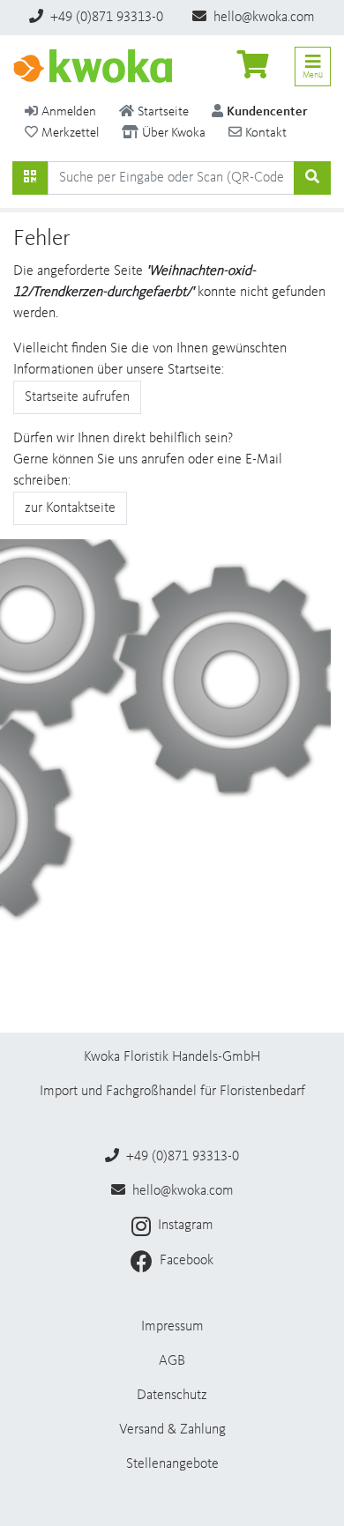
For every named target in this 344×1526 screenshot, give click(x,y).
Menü (313, 74)
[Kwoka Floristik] (92, 66)
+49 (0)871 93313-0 (105, 18)
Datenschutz (172, 1396)
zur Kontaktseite (70, 508)
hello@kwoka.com (262, 18)
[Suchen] (30, 178)
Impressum (172, 1327)
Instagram (183, 1226)
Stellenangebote (172, 1464)
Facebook (184, 1261)
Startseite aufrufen (77, 397)
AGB (172, 1361)
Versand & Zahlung (172, 1430)
